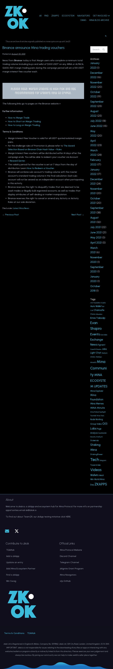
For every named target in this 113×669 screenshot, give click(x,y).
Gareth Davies (95, 349)
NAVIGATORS (83, 15)
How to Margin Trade (18, 117)
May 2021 (95, 237)
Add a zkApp (12, 556)
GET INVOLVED (100, 15)
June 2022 (96, 126)
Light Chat (95, 352)
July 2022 (96, 120)
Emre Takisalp (97, 317)
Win (92, 479)
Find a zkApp (12, 574)
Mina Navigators (68, 574)
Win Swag (11, 581)
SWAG (83, 20)
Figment (101, 345)
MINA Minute (97, 407)
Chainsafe (99, 310)
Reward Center (17, 160)
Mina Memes (97, 403)
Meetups (99, 357)
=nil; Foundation (95, 303)
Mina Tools (100, 416)
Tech (94, 459)
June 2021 (96, 232)
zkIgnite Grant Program (72, 568)
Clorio (92, 314)
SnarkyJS (99, 437)
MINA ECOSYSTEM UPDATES (98, 380)
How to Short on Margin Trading (24, 121)
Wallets (94, 475)
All (40, 15)
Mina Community (98, 368)
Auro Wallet (96, 306)
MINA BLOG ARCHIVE (99, 20)
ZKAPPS (55, 15)
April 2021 (96, 242)
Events (95, 334)
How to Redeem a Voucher (40, 168)
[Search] (103, 49)
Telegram (102, 460)
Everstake (103, 335)
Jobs (104, 349)
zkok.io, (21, 506)
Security (93, 437)
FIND (46, 15)
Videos (96, 470)
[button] (7, 531)
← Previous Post (10, 214)
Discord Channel (68, 556)
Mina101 (93, 362)
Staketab (94, 440)
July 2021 (95, 227)
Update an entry (14, 562)
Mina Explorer (96, 391)
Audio (103, 303)
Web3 (101, 475)
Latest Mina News (21, 208)
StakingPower (96, 454)
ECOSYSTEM (68, 15)
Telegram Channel (69, 562)
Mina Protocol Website (71, 550)
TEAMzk (10, 550)
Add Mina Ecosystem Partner (20, 568)
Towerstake (95, 465)
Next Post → (78, 214)
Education (99, 314)
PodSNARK (102, 433)
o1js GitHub (65, 581)
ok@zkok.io (30, 510)
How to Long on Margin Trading (24, 125)
